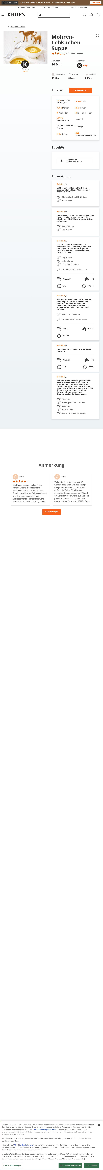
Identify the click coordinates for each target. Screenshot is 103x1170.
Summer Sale (10, 3)
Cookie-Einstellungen (12, 1165)
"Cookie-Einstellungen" (24, 1145)
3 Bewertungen (77, 53)
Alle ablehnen (91, 1165)
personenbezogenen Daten (45, 1129)
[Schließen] (99, 1125)
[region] (51, 1145)
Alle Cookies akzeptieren (70, 1165)
